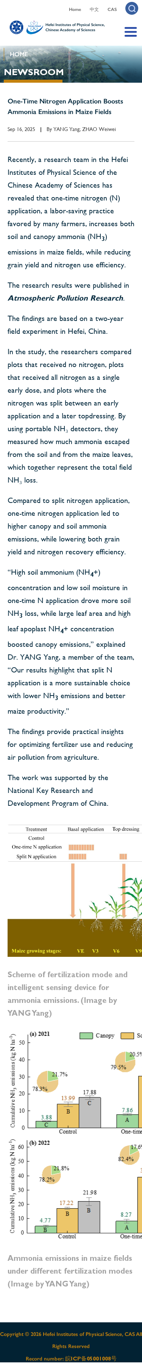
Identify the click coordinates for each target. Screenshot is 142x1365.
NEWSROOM (34, 72)
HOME (19, 54)
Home (75, 9)
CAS (112, 9)
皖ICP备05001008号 (91, 1358)
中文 (94, 9)
